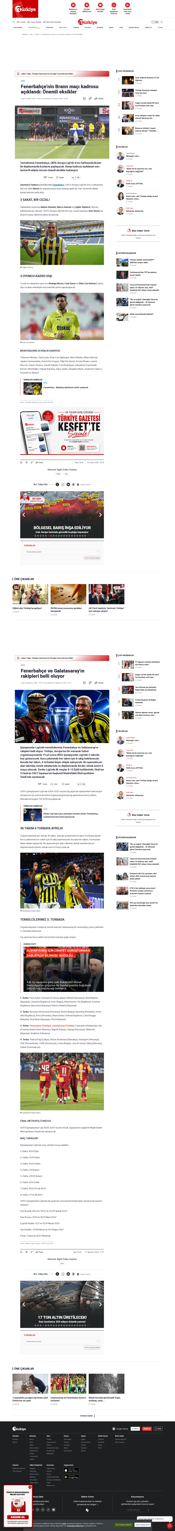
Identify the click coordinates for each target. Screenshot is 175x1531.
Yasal (48, 1483)
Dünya (66, 1436)
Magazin (33, 1468)
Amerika (67, 1445)
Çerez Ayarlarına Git (143, 1525)
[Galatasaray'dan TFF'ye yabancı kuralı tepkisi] (122, 278)
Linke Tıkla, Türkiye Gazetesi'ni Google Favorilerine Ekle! (47, 74)
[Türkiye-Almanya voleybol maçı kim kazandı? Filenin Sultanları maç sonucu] (128, 93)
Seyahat (84, 1448)
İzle (161, 27)
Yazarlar (15, 1465)
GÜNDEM (76, 27)
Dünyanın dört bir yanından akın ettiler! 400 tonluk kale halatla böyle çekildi (143, 876)
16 (74, 536)
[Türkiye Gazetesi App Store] (71, 1470)
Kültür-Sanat (103, 1436)
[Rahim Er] (121, 183)
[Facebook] (26, 462)
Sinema (100, 1439)
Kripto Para (34, 1451)
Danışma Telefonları (54, 1480)
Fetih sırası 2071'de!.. (135, 184)
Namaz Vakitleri (120, 1439)
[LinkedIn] (68, 484)
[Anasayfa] (19, 1429)
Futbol (58, 474)
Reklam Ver (51, 1485)
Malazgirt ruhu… (133, 156)
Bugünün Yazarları (18, 1468)
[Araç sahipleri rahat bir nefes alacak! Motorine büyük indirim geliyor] (128, 118)
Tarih (100, 1448)
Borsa (32, 1439)
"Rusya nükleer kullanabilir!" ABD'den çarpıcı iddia (142, 261)
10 (59, 536)
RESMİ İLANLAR (134, 27)
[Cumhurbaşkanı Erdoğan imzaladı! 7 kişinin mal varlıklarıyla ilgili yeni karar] (128, 702)
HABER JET (148, 27)
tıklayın (138, 238)
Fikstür (49, 1445)
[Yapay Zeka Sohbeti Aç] (170, 1526)
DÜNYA (111, 27)
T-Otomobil (34, 1456)
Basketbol (50, 1453)
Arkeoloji (101, 1442)
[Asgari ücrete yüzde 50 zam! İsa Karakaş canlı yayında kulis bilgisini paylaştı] (128, 105)
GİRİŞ (156, 22)
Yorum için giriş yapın (92, 558)
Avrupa (66, 1442)
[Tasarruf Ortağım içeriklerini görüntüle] (34, 27)
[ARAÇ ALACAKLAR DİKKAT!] (122, 320)
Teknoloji (33, 1471)
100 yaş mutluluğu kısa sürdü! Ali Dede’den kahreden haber (144, 904)
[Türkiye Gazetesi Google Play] (71, 1477)
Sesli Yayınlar (119, 1442)
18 (80, 536)
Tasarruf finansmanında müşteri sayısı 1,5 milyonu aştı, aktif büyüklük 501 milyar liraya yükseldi (144, 287)
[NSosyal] (73, 484)
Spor (23, 81)
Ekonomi (33, 1436)
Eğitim (14, 1442)
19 (82, 536)
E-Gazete (23, 22)
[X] (57, 484)
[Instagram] (43, 1510)
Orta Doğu (67, 1439)
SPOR (121, 27)
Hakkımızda (51, 1468)
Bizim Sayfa (119, 1436)
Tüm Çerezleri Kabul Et (123, 1525)
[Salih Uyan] (121, 211)
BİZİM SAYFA (63, 27)
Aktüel (83, 1451)
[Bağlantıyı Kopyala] (90, 98)
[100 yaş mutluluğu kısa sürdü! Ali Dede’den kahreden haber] (122, 909)
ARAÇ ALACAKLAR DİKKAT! (141, 314)
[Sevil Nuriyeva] (121, 196)
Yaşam (83, 1436)
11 (61, 536)
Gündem (15, 1436)
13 (67, 536)
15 (72, 536)
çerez (64, 1523)
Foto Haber (33, 1480)
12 (64, 536)
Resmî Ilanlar (34, 1474)
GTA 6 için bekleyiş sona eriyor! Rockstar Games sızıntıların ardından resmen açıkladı (143, 891)
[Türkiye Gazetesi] (87, 24)
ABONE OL (147, 1429)
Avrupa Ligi (51, 1451)
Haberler (33, 1477)
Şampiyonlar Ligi (52, 1448)
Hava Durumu (85, 1442)
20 (85, 536)
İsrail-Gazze (68, 1451)
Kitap (100, 1445)
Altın (31, 1442)
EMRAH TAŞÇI (30, 1243)
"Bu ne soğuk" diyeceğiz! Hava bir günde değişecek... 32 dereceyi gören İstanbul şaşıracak (144, 302)
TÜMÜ (88, 535)
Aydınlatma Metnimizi (75, 1526)
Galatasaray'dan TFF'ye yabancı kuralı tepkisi (143, 273)
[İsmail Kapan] (121, 156)
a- (73, 177)
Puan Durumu (51, 1442)
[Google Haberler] (84, 484)
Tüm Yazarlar (17, 1471)
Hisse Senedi (34, 1448)
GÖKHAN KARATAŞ (31, 402)
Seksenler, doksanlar (135, 211)
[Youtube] (37, 1510)
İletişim (49, 1471)
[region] (87, 1525)
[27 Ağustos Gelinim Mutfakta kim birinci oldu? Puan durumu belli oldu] (128, 664)
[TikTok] (48, 1510)
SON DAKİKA (18, 27)
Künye (49, 1474)
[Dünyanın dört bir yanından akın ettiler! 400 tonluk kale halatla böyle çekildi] (122, 880)
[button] (100, 514)
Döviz (31, 1445)
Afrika (66, 1448)
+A (78, 177)
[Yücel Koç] (121, 169)
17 (77, 536)
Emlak (32, 1453)
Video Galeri (34, 1483)
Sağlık (83, 1439)
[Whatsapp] (84, 98)
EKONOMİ (100, 27)
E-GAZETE (135, 1429)
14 (69, 536)
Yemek (83, 1445)
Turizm (32, 1459)
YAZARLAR (49, 27)
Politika (15, 1439)
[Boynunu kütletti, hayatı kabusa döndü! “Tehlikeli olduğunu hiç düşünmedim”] (128, 131)
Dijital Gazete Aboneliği (53, 22)
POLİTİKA (88, 27)
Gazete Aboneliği (36, 22)
